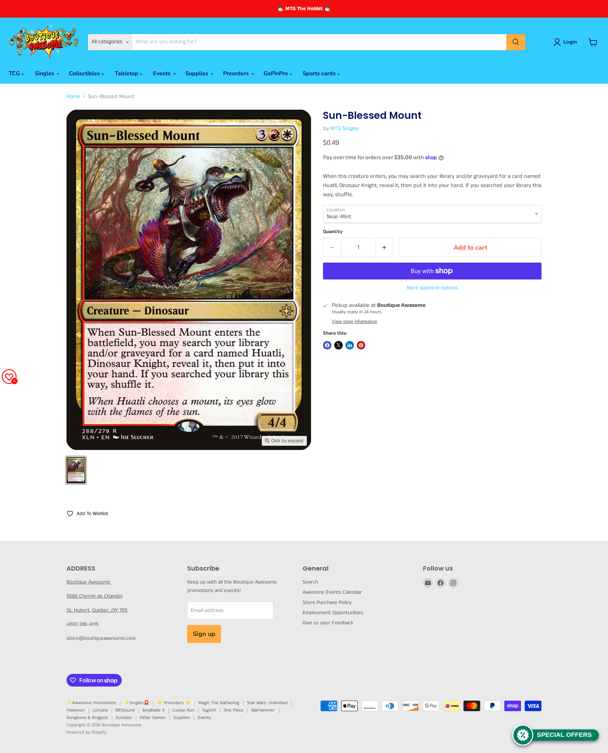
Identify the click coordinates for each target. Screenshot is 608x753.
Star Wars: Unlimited (267, 703)
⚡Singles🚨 (136, 703)
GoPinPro (276, 73)
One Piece (233, 710)
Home (73, 97)
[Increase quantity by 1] (384, 247)
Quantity (332, 231)
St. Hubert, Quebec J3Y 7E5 (96, 610)
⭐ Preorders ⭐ (174, 703)
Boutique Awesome (89, 582)
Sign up (204, 634)
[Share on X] (338, 345)
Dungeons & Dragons (87, 717)
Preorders (236, 73)
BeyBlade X (153, 710)
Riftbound (125, 710)
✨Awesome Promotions (91, 703)
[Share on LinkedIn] (350, 345)
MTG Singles (344, 128)
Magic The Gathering (218, 703)
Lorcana (100, 710)
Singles (45, 73)
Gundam (124, 717)
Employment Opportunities (333, 612)
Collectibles (85, 73)
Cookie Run (183, 710)
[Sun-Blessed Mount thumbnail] (76, 470)
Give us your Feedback (328, 622)
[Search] (515, 42)
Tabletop (127, 73)
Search (310, 582)
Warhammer (263, 710)
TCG (15, 73)
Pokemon (75, 710)
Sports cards (320, 73)
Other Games (153, 717)
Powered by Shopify (86, 732)
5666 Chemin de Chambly (94, 596)
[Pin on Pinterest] (361, 345)
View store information (354, 321)
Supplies (197, 73)
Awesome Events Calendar (332, 592)
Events (162, 73)
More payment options (432, 288)
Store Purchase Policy (327, 602)
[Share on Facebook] (327, 345)
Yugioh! (209, 710)
